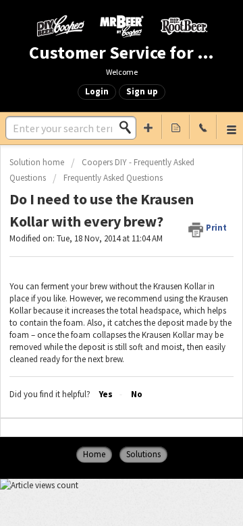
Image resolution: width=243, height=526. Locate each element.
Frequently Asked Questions (113, 177)
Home (94, 454)
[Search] (129, 127)
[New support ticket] (148, 127)
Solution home (37, 162)
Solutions (143, 454)
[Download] (96, 250)
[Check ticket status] (175, 127)
